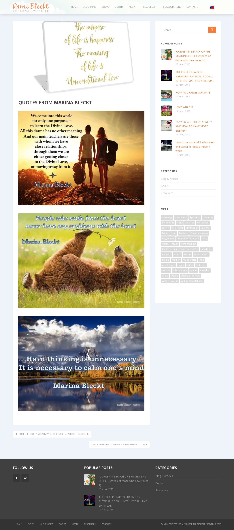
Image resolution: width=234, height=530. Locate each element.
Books (105, 6)
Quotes (119, 6)
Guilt (204, 238)
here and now (188, 243)
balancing (208, 217)
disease (205, 227)
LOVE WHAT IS (184, 107)
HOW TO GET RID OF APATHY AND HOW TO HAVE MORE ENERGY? (194, 126)
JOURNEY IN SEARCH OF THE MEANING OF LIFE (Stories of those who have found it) (193, 56)
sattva (190, 265)
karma (177, 254)
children (190, 222)
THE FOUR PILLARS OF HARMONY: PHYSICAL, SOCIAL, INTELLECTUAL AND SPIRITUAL (195, 76)
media (165, 259)
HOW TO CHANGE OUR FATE (193, 92)
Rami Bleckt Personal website (176, 524)
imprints (166, 254)
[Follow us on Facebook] (16, 478)
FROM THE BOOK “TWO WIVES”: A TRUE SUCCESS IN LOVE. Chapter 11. (53, 434)
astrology (167, 217)
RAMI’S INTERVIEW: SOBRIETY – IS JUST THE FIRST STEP (118, 444)
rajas (181, 265)
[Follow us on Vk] (25, 478)
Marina (187, 254)
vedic (165, 275)
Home (74, 6)
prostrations (168, 265)
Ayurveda (195, 217)
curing (165, 227)
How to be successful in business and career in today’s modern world (195, 147)
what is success (170, 281)
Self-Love (201, 265)
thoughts (204, 270)
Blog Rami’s (89, 6)
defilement (177, 227)
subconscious (180, 270)
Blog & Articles (169, 178)
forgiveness (168, 238)
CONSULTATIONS (172, 6)
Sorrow (166, 270)
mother (176, 259)
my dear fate (189, 259)
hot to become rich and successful (180, 249)
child (179, 222)
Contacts (192, 6)
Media (132, 6)
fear (174, 233)
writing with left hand (192, 281)
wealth (174, 275)
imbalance (206, 249)
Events (31, 524)
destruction (192, 227)
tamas (193, 270)
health (175, 243)
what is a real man (190, 275)
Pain (201, 259)
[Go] (212, 30)
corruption (202, 222)
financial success (199, 233)
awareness (180, 217)
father (165, 233)
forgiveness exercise (188, 238)
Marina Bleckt (201, 254)
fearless (183, 233)
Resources (149, 6)
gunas (165, 243)
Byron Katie (168, 222)
